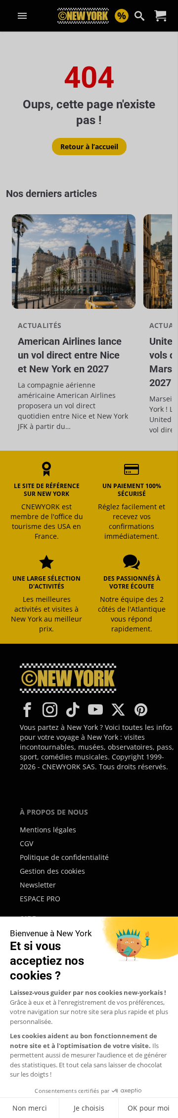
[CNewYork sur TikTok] (72, 710)
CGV (26, 843)
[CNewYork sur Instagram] (50, 710)
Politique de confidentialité (64, 857)
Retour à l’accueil (89, 146)
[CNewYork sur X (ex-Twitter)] (118, 710)
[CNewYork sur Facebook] (27, 710)
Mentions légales (48, 829)
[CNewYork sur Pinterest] (141, 710)
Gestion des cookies (52, 871)
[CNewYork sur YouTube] (95, 710)
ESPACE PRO (40, 898)
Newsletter (38, 884)
